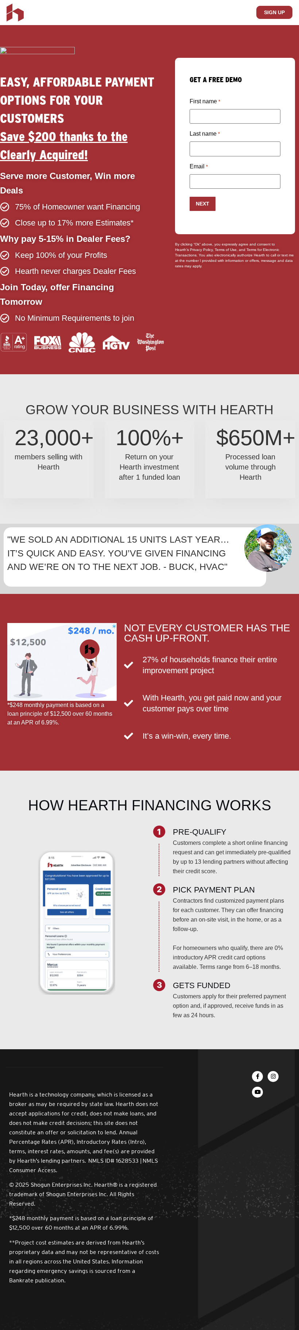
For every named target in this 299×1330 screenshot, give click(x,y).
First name (205, 101)
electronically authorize (233, 255)
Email (198, 166)
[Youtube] (257, 1092)
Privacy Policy (201, 250)
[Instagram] (273, 1076)
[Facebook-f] (257, 1076)
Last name (205, 134)
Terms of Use (225, 250)
